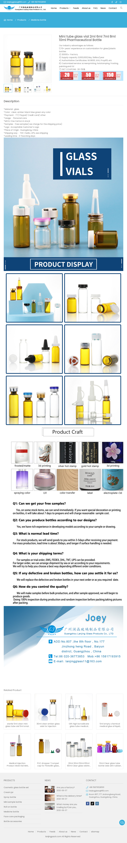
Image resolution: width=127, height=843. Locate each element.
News (103, 8)
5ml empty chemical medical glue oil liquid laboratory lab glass (110, 725)
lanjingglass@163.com (16, 2)
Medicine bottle (38, 19)
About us (86, 8)
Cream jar (9, 792)
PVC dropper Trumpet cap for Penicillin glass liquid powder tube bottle (48, 764)
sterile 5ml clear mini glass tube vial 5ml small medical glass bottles (17, 725)
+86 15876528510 (38, 2)
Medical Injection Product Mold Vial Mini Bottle (17, 764)
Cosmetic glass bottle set (16, 787)
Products (64, 8)
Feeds (76, 8)
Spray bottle (10, 797)
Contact (113, 8)
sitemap (95, 831)
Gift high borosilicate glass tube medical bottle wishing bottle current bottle (79, 725)
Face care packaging (14, 816)
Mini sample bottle (13, 802)
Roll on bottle (10, 806)
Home (54, 8)
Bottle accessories (13, 821)
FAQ (95, 8)
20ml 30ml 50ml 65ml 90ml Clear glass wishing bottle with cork (79, 764)
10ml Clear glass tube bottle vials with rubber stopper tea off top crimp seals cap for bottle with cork (109, 764)
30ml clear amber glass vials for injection (48, 725)
